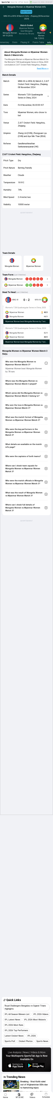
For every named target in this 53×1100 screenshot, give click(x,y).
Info (49, 42)
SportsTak (6, 2)
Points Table (38, 42)
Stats (14, 42)
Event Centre (26, 12)
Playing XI (24, 42)
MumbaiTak (28, 2)
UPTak (20, 2)
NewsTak (14, 2)
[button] (11, 1084)
